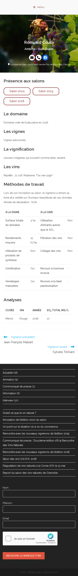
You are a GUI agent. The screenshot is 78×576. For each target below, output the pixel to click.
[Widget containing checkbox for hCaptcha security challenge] (30, 538)
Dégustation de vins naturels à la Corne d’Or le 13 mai (34, 465)
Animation (8, 379)
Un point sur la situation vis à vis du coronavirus (30, 426)
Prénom (7, 503)
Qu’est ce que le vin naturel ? (19, 412)
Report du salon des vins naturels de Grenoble (30, 472)
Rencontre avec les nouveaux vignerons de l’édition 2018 (36, 452)
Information (9, 393)
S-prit (22, 572)
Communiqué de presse (17, 386)
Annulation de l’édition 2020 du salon (24, 419)
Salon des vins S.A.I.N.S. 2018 (19, 458)
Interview (8, 400)
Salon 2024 (17, 91)
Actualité (8, 372)
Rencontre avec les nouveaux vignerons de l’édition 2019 (36, 433)
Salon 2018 (16, 101)
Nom (6, 487)
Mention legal (34, 572)
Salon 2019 (45, 91)
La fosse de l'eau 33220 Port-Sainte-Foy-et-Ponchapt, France (40, 64)
